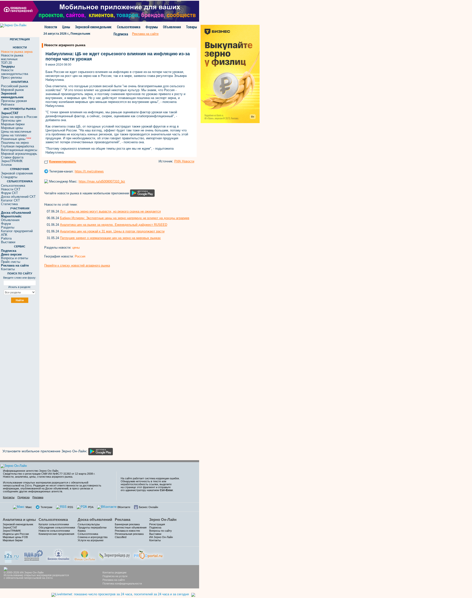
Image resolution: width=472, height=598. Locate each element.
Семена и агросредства (92, 537)
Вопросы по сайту (160, 530)
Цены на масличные (16, 131)
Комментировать (62, 161)
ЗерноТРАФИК (12, 161)
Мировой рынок (12, 90)
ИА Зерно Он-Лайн (161, 537)
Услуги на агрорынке (90, 540)
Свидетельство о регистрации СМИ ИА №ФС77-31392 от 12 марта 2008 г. (49, 473)
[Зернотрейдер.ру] (114, 554)
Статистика (9, 204)
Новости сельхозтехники (54, 530)
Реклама (37, 497)
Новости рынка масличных (12, 57)
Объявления (172, 27)
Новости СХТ (10, 189)
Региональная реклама (129, 533)
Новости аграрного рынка (64, 45)
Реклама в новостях (127, 530)
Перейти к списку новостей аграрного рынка (77, 265)
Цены (66, 27)
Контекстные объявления (131, 527)
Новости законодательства (14, 72)
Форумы (152, 27)
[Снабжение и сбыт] (12, 555)
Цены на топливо (14, 135)
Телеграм (46, 507)
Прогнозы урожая (14, 101)
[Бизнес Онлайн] (58, 554)
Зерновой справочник (17, 173)
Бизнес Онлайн (148, 507)
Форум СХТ (9, 193)
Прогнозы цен (11, 120)
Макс (29, 507)
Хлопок (6, 165)
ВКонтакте (124, 507)
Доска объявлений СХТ (18, 197)
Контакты (8, 269)
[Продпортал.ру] (148, 554)
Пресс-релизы (11, 77)
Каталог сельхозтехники (54, 524)
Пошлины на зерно (15, 142)
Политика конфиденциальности (122, 583)
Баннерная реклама (127, 524)
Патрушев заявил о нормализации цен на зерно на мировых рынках (110, 238)
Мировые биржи (13, 124)
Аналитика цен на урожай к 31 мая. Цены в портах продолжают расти (112, 231)
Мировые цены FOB (15, 537)
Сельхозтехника (128, 27)
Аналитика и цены (19, 519)
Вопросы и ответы (14, 258)
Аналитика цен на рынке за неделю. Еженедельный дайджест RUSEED (113, 225)
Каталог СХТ (10, 200)
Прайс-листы (10, 262)
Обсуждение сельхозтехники (57, 527)
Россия (80, 256)
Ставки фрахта (12, 157)
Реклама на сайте (114, 579)
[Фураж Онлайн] (85, 554)
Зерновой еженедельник (93, 27)
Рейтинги (7, 104)
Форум (6, 224)
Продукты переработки (92, 527)
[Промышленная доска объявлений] (33, 555)
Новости (50, 27)
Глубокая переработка (17, 146)
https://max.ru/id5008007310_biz (102, 181)
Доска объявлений (95, 519)
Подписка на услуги (115, 576)
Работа (6, 238)
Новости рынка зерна (16, 52)
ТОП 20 (6, 63)
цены (76, 247)
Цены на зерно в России (19, 117)
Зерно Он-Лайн (163, 519)
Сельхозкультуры (89, 524)
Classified (120, 537)
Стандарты (9, 177)
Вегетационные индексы (19, 150)
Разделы (7, 227)
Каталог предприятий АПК (17, 233)
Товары (191, 27)
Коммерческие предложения (56, 533)
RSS (70, 507)
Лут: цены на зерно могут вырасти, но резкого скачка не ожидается (110, 211)
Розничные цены (16, 139)
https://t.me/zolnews (89, 171)
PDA (90, 507)
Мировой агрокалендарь (19, 154)
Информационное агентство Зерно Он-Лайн (30, 470)
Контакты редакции (114, 572)
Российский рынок (14, 86)
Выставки (8, 242)
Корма (82, 530)
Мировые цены (12, 128)
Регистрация (157, 524)
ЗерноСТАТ (10, 527)
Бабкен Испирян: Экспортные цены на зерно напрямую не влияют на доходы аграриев (124, 218)
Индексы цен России (16, 533)
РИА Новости (184, 161)
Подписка (121, 34)
